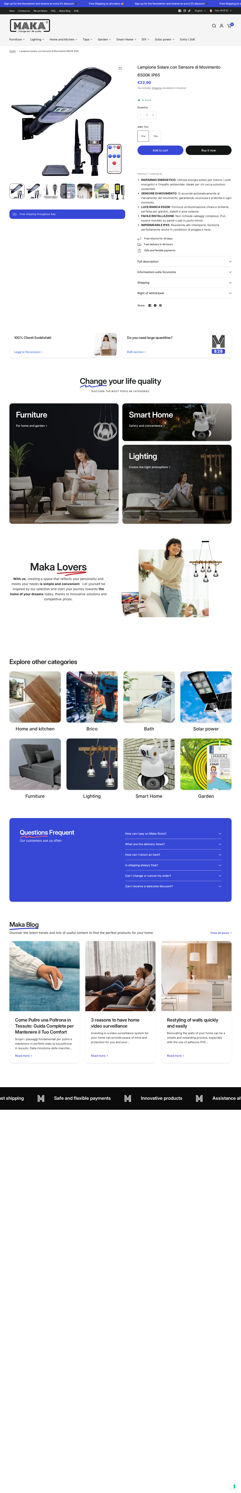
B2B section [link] (135, 352)
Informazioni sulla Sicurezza (156, 272)
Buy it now (208, 150)
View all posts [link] (219, 932)
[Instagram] (184, 10)
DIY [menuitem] (144, 39)
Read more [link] (22, 1055)
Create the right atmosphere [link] (148, 467)
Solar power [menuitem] (163, 39)
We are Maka (40, 10)
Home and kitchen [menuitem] (62, 39)
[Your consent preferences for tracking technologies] (234, 1486)
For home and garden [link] (30, 425)
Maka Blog (64, 10)
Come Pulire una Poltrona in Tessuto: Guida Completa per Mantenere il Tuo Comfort (44, 1026)
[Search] (214, 25)
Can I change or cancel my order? (148, 875)
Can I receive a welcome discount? (149, 886)
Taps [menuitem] (86, 39)
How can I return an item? (142, 854)
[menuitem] (12, 11)
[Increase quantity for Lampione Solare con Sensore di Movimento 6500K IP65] (153, 115)
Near (11, 10)
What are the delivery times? (145, 844)
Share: (141, 305)
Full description (147, 261)
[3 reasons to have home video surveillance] (120, 976)
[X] (155, 305)
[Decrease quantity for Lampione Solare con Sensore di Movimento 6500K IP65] (141, 115)
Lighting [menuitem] (35, 39)
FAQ (53, 10)
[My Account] (221, 25)
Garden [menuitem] (103, 39)
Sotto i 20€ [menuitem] (187, 39)
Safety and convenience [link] (145, 425)
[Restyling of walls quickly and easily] (196, 976)
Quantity (142, 107)
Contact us (24, 10)
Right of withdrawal (150, 293)
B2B (76, 10)
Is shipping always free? (141, 865)
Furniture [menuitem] (15, 39)
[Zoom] (120, 68)
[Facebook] (179, 10)
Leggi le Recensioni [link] (27, 352)
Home (12, 51)
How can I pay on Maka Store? (145, 833)
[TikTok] (189, 10)
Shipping (156, 88)
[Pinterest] (160, 305)
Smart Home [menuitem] (124, 39)
